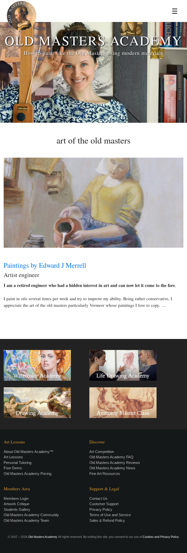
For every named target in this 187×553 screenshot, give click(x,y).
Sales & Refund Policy (107, 520)
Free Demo (13, 468)
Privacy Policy (100, 509)
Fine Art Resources (104, 473)
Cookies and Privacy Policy (160, 537)
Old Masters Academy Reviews (114, 463)
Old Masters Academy (42, 537)
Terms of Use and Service (110, 515)
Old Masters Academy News (112, 468)
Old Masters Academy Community (31, 515)
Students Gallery (17, 509)
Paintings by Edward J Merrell (45, 265)
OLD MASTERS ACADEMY (93, 40)
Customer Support (104, 504)
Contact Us (98, 498)
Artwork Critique (16, 504)
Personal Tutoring (17, 463)
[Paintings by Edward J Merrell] (93, 203)
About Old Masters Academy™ (28, 452)
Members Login (16, 498)
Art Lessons (13, 457)
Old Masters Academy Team (26, 520)
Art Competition (101, 452)
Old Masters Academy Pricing (27, 473)
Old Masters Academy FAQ (111, 457)
